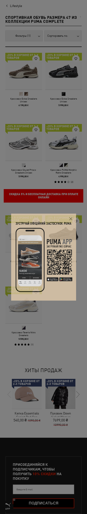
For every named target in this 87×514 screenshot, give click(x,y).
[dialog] (43, 257)
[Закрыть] (71, 219)
